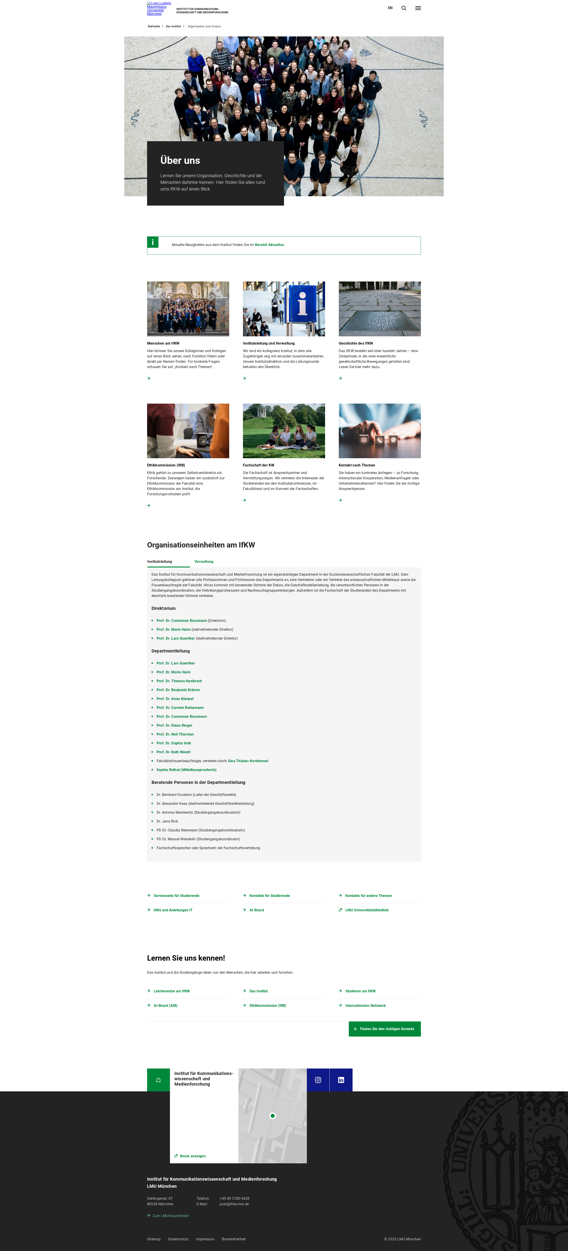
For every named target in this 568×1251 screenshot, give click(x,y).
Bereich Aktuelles (269, 245)
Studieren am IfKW (360, 991)
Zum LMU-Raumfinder (171, 1216)
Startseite (154, 26)
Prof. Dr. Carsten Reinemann (180, 708)
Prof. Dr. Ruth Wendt (173, 752)
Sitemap (154, 1239)
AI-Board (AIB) (166, 1005)
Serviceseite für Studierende (176, 896)
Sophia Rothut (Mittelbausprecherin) (187, 770)
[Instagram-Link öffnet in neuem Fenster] (318, 1080)
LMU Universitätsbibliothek (367, 910)
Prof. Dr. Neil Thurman (175, 734)
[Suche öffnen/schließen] (404, 8)
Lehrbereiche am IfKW (172, 991)
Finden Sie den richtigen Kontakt (387, 1029)
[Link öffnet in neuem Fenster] (238, 1116)
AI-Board (257, 910)
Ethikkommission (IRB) (268, 1005)
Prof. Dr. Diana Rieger (175, 725)
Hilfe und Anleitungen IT (173, 910)
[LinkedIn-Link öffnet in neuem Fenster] (341, 1080)
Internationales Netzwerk (365, 1005)
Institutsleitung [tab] (159, 561)
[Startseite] (158, 1080)
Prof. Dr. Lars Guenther (176, 638)
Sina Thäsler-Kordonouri (248, 761)
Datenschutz (178, 1239)
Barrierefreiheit (234, 1239)
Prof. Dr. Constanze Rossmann (182, 621)
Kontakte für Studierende (270, 896)
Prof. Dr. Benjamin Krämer (178, 690)
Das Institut (173, 26)
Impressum (205, 1239)
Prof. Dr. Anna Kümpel (175, 699)
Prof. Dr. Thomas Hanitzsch (179, 681)
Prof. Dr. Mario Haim (174, 629)
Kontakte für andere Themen (368, 896)
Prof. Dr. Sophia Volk (174, 743)
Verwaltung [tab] (204, 561)
